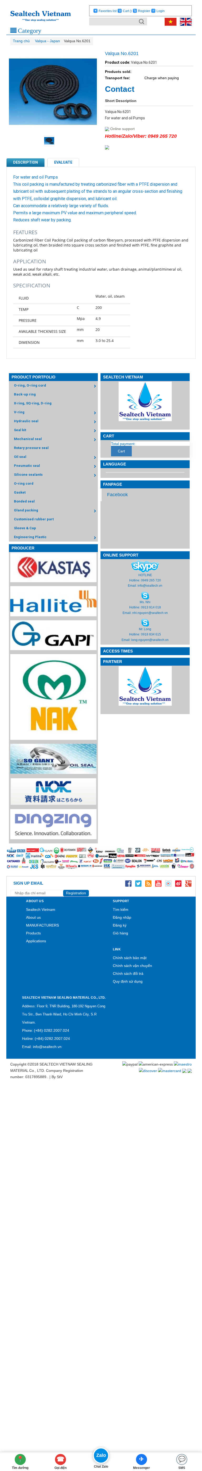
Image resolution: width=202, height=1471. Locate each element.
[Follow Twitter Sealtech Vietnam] (138, 883)
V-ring (19, 412)
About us (33, 917)
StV (60, 1077)
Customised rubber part (34, 519)
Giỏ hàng (120, 933)
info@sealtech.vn (150, 585)
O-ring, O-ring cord (30, 385)
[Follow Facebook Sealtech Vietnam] (128, 883)
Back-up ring (25, 394)
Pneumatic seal (27, 466)
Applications (36, 941)
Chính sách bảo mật (130, 958)
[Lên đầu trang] (190, 1438)
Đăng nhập (122, 917)
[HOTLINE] (145, 566)
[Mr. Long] (145, 622)
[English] (184, 21)
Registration (76, 893)
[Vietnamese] (169, 21)
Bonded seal (24, 501)
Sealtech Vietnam (40, 909)
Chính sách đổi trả (128, 973)
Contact (119, 89)
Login (160, 11)
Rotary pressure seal (31, 448)
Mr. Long (145, 629)
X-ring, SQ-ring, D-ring (33, 403)
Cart (127, 11)
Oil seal (20, 457)
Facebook (117, 494)
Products (33, 933)
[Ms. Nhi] (145, 595)
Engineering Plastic (30, 537)
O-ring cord (23, 483)
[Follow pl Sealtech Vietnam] (168, 883)
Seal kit (20, 430)
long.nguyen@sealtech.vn (150, 640)
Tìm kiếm (120, 909)
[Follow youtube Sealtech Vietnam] (158, 883)
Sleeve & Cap (25, 528)
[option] (53, 141)
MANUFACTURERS (42, 925)
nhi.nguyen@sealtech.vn (150, 613)
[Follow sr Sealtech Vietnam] (178, 883)
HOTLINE (145, 575)
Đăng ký (120, 925)
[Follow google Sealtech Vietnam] (188, 883)
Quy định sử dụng (128, 981)
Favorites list (108, 11)
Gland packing (26, 510)
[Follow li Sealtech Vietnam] (148, 883)
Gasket (20, 492)
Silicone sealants (28, 475)
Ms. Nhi (145, 602)
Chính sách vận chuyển (132, 966)
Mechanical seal (28, 439)
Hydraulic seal (26, 421)
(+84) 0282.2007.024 (51, 1030)
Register (144, 11)
